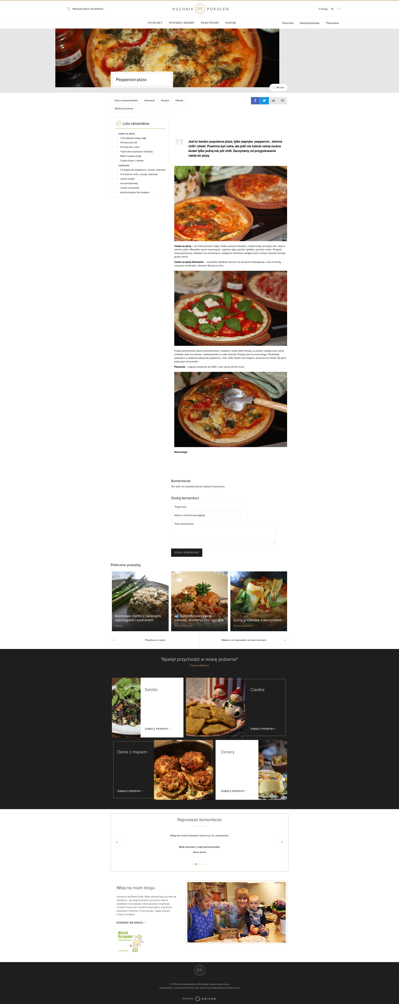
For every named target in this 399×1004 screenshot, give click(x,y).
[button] (117, 842)
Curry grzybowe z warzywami (257, 620)
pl (332, 9)
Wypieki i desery (182, 22)
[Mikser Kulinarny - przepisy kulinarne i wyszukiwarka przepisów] (131, 940)
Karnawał (149, 100)
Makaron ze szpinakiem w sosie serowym (244, 640)
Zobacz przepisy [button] (156, 728)
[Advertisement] (229, 126)
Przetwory (210, 22)
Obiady (179, 100)
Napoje (230, 22)
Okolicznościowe (310, 23)
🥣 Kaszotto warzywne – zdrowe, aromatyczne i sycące (199, 618)
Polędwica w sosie (155, 640)
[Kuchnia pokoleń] (199, 7)
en (339, 9)
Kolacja (165, 100)
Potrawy (155, 22)
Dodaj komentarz (186, 552)
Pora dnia (287, 23)
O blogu (323, 9)
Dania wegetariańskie (126, 100)
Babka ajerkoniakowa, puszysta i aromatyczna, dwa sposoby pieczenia (199, 847)
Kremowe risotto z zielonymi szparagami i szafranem (138, 618)
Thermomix (332, 23)
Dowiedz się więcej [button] (130, 922)
